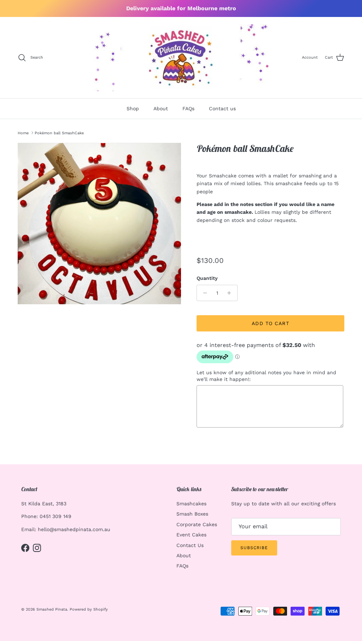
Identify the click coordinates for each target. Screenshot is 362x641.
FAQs (188, 108)
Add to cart (270, 323)
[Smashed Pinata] (181, 57)
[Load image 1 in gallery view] (99, 224)
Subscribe (254, 547)
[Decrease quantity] (203, 293)
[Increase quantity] (231, 293)
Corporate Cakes (196, 524)
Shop (133, 108)
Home (23, 132)
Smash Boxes (192, 514)
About (160, 108)
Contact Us (190, 545)
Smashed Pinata (51, 609)
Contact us (222, 108)
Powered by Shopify (89, 609)
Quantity (207, 278)
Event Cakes (191, 534)
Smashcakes (191, 503)
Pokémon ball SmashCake (59, 132)
